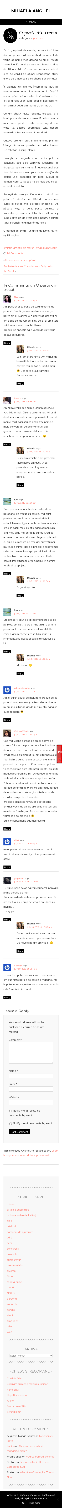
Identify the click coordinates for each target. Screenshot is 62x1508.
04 (10, 32)
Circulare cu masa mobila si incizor (27, 1384)
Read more (34, 1503)
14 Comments (15, 253)
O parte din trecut (38, 33)
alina (16, 840)
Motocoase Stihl (17, 1406)
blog (9, 1220)
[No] (57, 1499)
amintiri (7, 247)
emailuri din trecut (46, 247)
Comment (15, 1040)
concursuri (13, 1248)
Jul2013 (10, 37)
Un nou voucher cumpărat (20, 260)
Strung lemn (14, 1411)
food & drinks (15, 1282)
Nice (16, 297)
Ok (23, 1503)
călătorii (11, 1226)
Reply (7, 343)
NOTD (11, 1293)
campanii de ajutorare (20, 1232)
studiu (10, 1315)
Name (13, 1070)
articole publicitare (18, 1209)
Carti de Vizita (15, 1378)
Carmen (18, 965)
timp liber (12, 1321)
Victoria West (21, 731)
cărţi (9, 1237)
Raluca (17, 398)
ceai (9, 1243)
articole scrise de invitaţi (21, 1215)
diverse (11, 1270)
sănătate (12, 1304)
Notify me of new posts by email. (33, 1123)
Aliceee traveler (22, 688)
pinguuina (19, 878)
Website (14, 1097)
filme (10, 1276)
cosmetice (13, 1254)
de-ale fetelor (15, 1265)
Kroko (10, 1400)
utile (9, 1326)
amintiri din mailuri (23, 247)
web (9, 1332)
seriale (11, 1309)
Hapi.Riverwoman (17, 1395)
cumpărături (14, 1259)
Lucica (11, 1446)
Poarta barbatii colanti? (40, 1456)
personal (38, 38)
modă (10, 1287)
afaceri (11, 1204)
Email (13, 1084)
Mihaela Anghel (31, 10)
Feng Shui (13, 1389)
